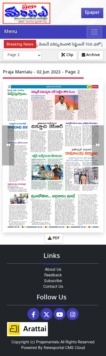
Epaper (92, 13)
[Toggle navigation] (94, 32)
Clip (69, 55)
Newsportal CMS (59, 347)
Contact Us (53, 286)
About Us (53, 269)
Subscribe (53, 280)
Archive (92, 55)
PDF (56, 238)
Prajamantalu (47, 341)
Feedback (53, 275)
